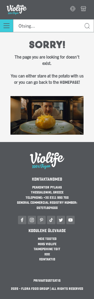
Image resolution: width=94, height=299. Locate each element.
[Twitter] (61, 220)
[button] (72, 9)
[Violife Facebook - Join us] (22, 220)
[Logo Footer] (47, 152)
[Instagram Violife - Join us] (32, 220)
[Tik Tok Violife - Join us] (51, 220)
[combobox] (53, 25)
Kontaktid (47, 259)
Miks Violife (47, 244)
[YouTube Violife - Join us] (70, 220)
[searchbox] (53, 25)
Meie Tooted (47, 239)
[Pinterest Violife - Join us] (41, 220)
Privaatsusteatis (47, 281)
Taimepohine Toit (47, 249)
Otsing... (87, 26)
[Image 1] (47, 99)
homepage (69, 82)
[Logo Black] (16, 3)
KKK (47, 254)
